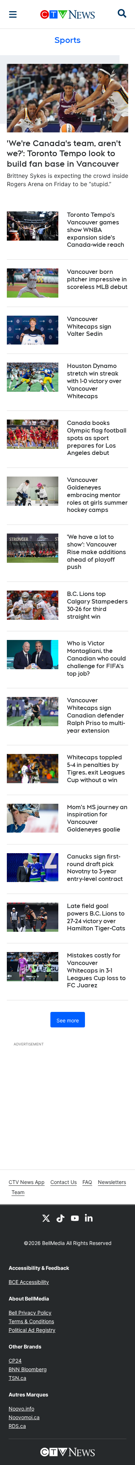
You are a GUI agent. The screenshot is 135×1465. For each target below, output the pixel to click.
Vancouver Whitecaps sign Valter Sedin (89, 327)
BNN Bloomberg (28, 1369)
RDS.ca (17, 1426)
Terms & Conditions (31, 1321)
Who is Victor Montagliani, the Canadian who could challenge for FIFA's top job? (96, 658)
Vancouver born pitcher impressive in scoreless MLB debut (97, 279)
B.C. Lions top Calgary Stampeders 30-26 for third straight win (97, 605)
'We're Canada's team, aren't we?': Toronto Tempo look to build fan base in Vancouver (64, 153)
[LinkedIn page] (89, 1218)
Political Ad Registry (32, 1330)
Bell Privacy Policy (30, 1313)
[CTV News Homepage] (67, 14)
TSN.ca (17, 1378)
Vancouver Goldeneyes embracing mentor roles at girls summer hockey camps (97, 495)
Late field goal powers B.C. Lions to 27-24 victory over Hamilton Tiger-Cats (96, 917)
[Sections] (13, 14)
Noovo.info (21, 1408)
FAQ (87, 1182)
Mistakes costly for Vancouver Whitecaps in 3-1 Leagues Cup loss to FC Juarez (96, 970)
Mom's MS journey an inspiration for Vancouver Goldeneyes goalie (97, 818)
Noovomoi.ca (24, 1417)
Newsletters (112, 1182)
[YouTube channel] (75, 1218)
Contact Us (63, 1182)
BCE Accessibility (29, 1282)
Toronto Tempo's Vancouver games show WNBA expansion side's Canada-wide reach (95, 229)
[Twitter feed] (46, 1218)
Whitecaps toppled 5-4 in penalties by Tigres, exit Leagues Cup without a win (96, 768)
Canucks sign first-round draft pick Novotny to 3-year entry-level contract (95, 867)
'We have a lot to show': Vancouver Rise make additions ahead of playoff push (96, 552)
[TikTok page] (60, 1218)
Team (18, 1192)
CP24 (15, 1360)
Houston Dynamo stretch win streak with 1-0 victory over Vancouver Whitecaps (94, 381)
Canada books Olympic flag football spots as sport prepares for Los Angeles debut (96, 438)
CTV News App (27, 1182)
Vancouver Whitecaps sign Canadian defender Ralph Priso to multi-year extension (96, 715)
